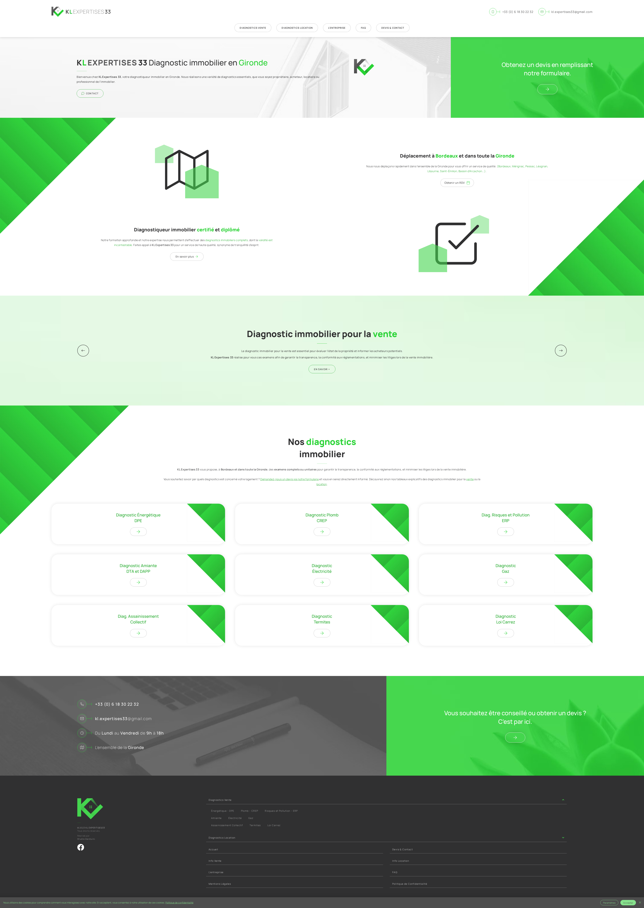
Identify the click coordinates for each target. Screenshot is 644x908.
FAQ (394, 872)
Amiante (216, 818)
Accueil (213, 849)
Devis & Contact (402, 849)
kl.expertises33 (123, 718)
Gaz (250, 818)
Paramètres (609, 902)
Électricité (235, 818)
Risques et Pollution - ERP (281, 810)
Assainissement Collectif (227, 825)
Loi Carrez (274, 825)
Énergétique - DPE (222, 810)
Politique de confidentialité (179, 902)
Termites (255, 825)
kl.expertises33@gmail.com (572, 12)
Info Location (400, 860)
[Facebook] (80, 847)
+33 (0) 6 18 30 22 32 (517, 12)
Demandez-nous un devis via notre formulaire (289, 479)
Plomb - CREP (249, 810)
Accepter (628, 902)
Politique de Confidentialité (409, 883)
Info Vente (215, 860)
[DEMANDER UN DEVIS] (547, 89)
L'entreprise (216, 872)
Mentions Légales (220, 883)
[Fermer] (640, 902)
